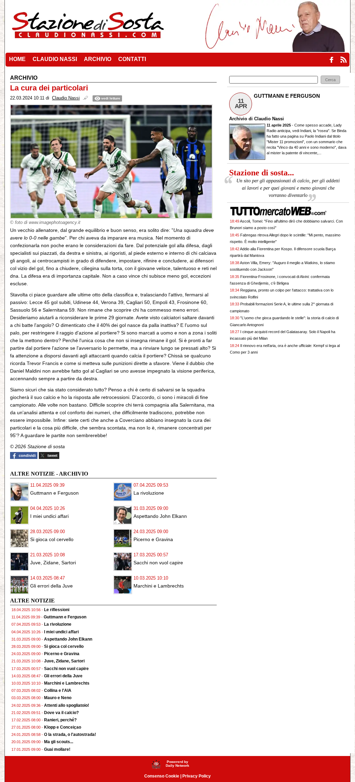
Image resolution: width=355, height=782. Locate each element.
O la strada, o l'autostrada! (70, 734)
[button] (330, 80)
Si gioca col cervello (51, 539)
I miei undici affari (49, 516)
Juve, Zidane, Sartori (53, 562)
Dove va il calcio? (61, 712)
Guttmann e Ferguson (54, 493)
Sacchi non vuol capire (158, 562)
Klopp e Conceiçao (62, 727)
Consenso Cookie (161, 776)
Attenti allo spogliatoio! (66, 705)
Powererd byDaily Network (177, 763)
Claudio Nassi (269, 118)
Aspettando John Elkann (160, 516)
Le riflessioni (56, 609)
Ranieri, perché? (60, 720)
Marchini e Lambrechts (158, 586)
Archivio (238, 118)
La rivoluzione (148, 493)
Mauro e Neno (57, 697)
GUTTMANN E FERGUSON (287, 96)
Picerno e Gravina (153, 539)
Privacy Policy (196, 776)
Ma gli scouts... (58, 741)
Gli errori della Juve (51, 586)
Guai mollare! (57, 749)
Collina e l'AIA (57, 690)
